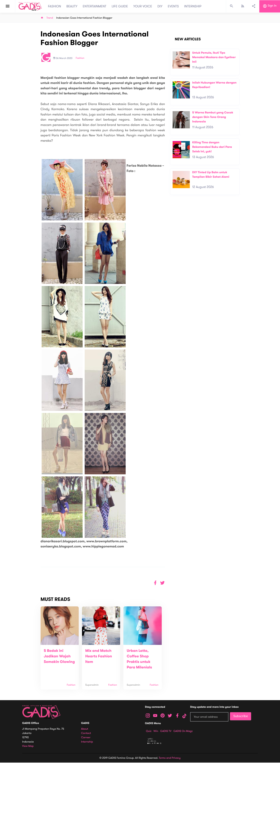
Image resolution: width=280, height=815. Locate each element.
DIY (160, 6)
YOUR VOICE (142, 6)
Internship (87, 741)
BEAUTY (71, 6)
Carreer (86, 737)
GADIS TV (165, 731)
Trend (50, 18)
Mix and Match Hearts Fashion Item (98, 656)
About (84, 729)
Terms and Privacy (170, 758)
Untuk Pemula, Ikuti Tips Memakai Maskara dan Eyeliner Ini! (214, 57)
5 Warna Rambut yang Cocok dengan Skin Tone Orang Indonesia (212, 117)
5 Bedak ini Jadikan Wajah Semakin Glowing (59, 656)
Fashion (80, 58)
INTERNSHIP (192, 6)
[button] (162, 583)
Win (156, 731)
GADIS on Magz (183, 731)
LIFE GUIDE (120, 6)
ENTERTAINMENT (94, 6)
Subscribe (240, 716)
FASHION (54, 6)
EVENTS (173, 6)
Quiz (148, 731)
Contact (86, 733)
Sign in (272, 6)
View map (28, 746)
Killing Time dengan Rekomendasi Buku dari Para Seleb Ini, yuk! (212, 146)
